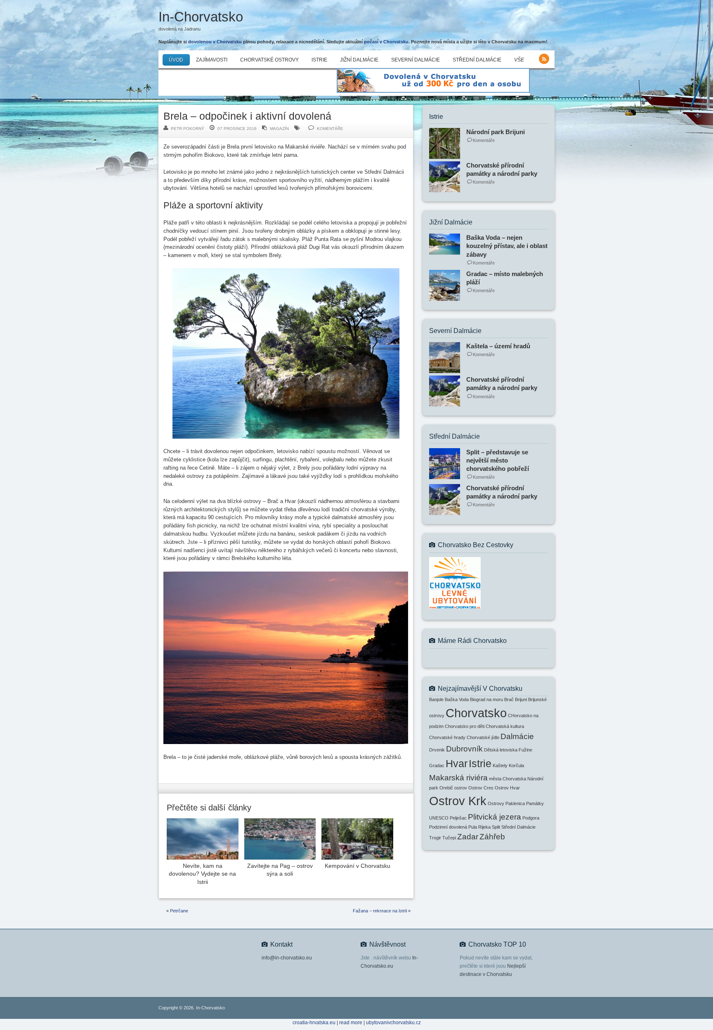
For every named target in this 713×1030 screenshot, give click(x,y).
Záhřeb (492, 836)
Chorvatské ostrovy (269, 60)
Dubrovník (464, 748)
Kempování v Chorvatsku (357, 866)
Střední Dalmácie (477, 60)
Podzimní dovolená (448, 826)
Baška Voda (457, 699)
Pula (472, 826)
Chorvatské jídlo (483, 737)
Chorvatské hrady (447, 737)
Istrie (319, 60)
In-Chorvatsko (200, 16)
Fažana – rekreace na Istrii (380, 910)
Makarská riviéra (458, 777)
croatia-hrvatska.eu (314, 1022)
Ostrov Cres (480, 787)
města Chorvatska (507, 778)
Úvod (176, 60)
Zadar (467, 836)
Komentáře (330, 128)
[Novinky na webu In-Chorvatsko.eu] (544, 59)
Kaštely (500, 765)
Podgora (530, 817)
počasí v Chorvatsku (386, 41)
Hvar (456, 763)
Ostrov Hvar (507, 787)
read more (350, 1022)
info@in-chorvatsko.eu (287, 958)
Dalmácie (517, 736)
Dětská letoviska (500, 749)
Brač (509, 699)
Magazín (279, 128)
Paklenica (515, 803)
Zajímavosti (211, 60)
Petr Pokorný (187, 128)
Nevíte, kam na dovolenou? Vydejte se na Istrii (202, 874)
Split (496, 826)
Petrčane (179, 910)
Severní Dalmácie (415, 60)
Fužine (525, 749)
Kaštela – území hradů (498, 346)
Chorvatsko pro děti (464, 726)
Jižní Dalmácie (359, 60)
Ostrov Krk (457, 801)
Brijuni (521, 699)
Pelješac (458, 817)
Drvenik (437, 749)
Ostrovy (496, 803)
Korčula (516, 765)
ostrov (460, 787)
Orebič (446, 787)
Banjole (436, 699)
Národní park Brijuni (495, 131)
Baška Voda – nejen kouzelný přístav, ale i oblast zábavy (507, 246)
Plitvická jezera (494, 817)
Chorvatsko (476, 713)
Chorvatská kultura (505, 726)
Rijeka (484, 826)
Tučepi (449, 837)
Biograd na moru (486, 699)
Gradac (436, 765)
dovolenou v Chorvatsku (215, 41)
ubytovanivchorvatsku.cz (393, 1022)
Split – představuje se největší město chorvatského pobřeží (497, 460)
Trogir (435, 837)
